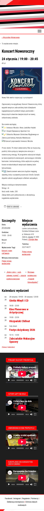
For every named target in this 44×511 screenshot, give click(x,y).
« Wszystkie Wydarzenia (10, 37)
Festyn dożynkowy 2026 (22, 330)
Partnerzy (34, 498)
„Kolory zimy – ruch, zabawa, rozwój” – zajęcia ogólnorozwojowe (16, 275)
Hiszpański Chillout (19, 321)
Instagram (17, 498)
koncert (4, 251)
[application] (22, 374)
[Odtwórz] (9, 380)
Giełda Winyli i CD (18, 300)
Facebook (8, 498)
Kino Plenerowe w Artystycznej (18, 311)
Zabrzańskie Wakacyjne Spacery (22, 340)
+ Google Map (33, 239)
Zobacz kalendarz (8, 347)
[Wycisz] (31, 380)
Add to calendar (13, 207)
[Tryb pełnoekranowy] (35, 380)
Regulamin (26, 498)
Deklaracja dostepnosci (15, 502)
